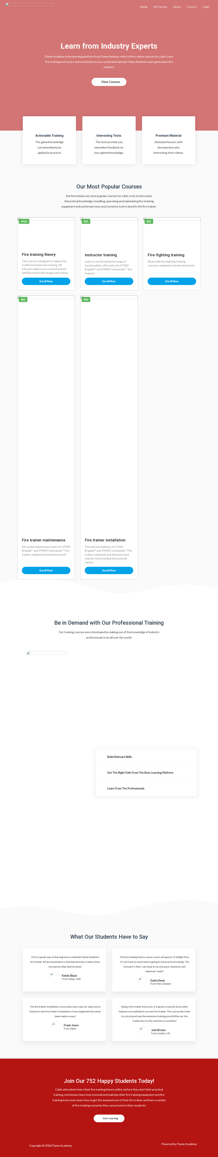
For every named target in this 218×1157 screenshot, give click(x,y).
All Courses (160, 6)
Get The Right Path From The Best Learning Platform (140, 772)
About (177, 6)
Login (206, 6)
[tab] (146, 757)
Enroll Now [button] (46, 281)
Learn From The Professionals (125, 788)
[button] (109, 82)
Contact (192, 6)
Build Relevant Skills (119, 756)
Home (143, 6)
